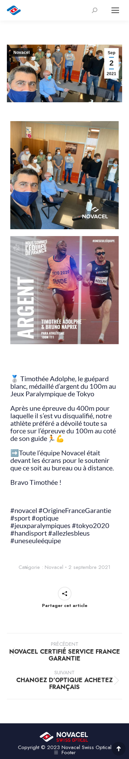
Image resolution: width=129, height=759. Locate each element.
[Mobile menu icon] (115, 10)
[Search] (94, 10)
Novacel (21, 52)
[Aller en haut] (119, 749)
